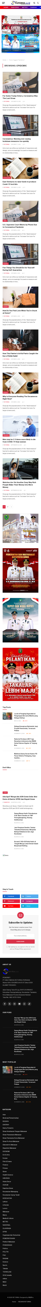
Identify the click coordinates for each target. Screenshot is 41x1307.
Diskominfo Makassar (10, 1145)
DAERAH (33, 7)
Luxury (5, 1208)
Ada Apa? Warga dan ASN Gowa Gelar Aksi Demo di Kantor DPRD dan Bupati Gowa (25, 1020)
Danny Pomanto (8, 1128)
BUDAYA (5, 263)
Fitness (5, 1168)
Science (5, 1262)
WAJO (4, 1282)
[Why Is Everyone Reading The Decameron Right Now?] (20, 383)
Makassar (6, 1211)
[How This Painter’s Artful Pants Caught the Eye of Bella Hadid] (20, 340)
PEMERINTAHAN (9, 1238)
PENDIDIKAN (7, 1245)
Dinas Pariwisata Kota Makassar (14, 1138)
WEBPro (30, 1297)
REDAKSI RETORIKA (24, 1302)
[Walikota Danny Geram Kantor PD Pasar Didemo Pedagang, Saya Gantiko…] (7, 756)
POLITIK (6, 1252)
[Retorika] (20, 3)
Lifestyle (6, 1205)
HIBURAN (6, 435)
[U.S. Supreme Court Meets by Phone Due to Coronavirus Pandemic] (20, 211)
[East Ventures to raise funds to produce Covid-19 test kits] (20, 168)
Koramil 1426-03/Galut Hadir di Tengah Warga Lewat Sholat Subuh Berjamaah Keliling (26, 844)
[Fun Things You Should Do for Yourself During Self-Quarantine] (20, 254)
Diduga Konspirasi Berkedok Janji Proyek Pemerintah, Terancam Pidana (26, 728)
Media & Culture (8, 1218)
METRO (25, 7)
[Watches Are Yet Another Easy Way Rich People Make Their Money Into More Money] (20, 468)
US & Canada (7, 1275)
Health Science (8, 1175)
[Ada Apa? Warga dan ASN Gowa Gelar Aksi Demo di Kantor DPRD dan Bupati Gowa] (20, 783)
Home (6, 7)
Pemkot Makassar (9, 1242)
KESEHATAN (6, 134)
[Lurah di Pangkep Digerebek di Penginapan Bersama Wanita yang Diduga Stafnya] (7, 716)
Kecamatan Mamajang (10, 1191)
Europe (5, 1158)
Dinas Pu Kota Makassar (11, 1141)
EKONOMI (6, 1151)
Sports (5, 1265)
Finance (5, 1165)
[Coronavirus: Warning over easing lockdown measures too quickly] (20, 125)
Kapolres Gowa (8, 1188)
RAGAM (5, 1258)
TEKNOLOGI (7, 1272)
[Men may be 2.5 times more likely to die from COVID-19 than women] (20, 426)
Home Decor (7, 1181)
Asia (4, 1114)
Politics (5, 1248)
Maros (5, 1215)
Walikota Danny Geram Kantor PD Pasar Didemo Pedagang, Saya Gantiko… (25, 756)
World (5, 1285)
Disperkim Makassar (9, 1148)
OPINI (5, 92)
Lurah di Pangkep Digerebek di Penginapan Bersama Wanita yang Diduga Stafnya (26, 716)
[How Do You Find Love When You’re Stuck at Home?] (20, 297)
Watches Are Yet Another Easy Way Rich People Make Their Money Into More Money (19, 484)
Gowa (5, 792)
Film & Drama (7, 1161)
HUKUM (5, 1185)
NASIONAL (15, 7)
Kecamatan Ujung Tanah (11, 1195)
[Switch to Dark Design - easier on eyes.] (38, 3)
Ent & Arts (6, 1155)
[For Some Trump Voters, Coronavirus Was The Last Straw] (20, 82)
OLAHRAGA (7, 1228)
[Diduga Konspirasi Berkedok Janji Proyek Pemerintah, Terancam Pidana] (7, 728)
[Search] (34, 3)
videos (5, 1278)
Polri (4, 1255)
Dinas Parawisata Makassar (12, 1135)
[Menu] (3, 3)
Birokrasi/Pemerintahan (11, 1118)
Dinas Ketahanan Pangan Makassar (15, 1131)
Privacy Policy (19, 949)
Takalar (5, 1268)
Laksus (5, 1201)
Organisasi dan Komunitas (11, 1235)
